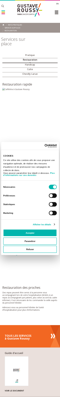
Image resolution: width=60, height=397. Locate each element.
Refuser (30, 249)
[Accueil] (30, 10)
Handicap (30, 64)
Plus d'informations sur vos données (29, 174)
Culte (30, 69)
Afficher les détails (42, 224)
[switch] (53, 195)
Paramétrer (30, 241)
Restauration (11, 31)
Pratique (30, 55)
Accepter (30, 233)
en (57, 3)
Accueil (3, 25)
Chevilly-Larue (30, 73)
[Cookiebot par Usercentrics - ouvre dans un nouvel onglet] (44, 146)
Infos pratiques (15, 25)
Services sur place (12, 28)
